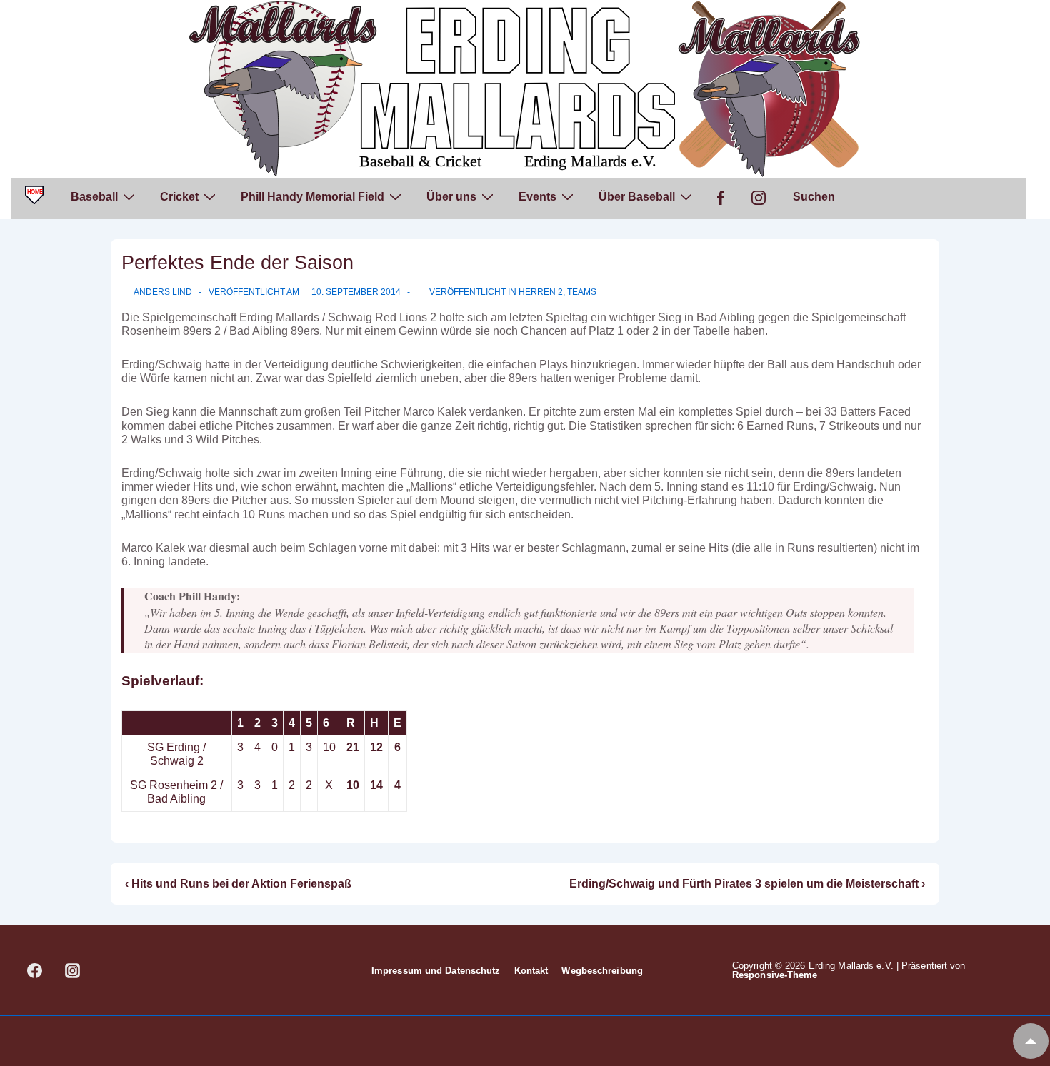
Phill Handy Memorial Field (312, 197)
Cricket (179, 197)
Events (537, 197)
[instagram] (72, 970)
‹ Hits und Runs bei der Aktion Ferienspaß (238, 884)
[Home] (34, 198)
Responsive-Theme (775, 975)
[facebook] (35, 970)
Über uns (451, 197)
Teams (581, 292)
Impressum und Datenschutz (436, 970)
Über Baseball (637, 197)
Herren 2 (541, 292)
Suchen (814, 197)
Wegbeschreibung (602, 970)
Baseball (94, 197)
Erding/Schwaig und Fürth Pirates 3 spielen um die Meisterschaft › (747, 884)
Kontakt (531, 970)
